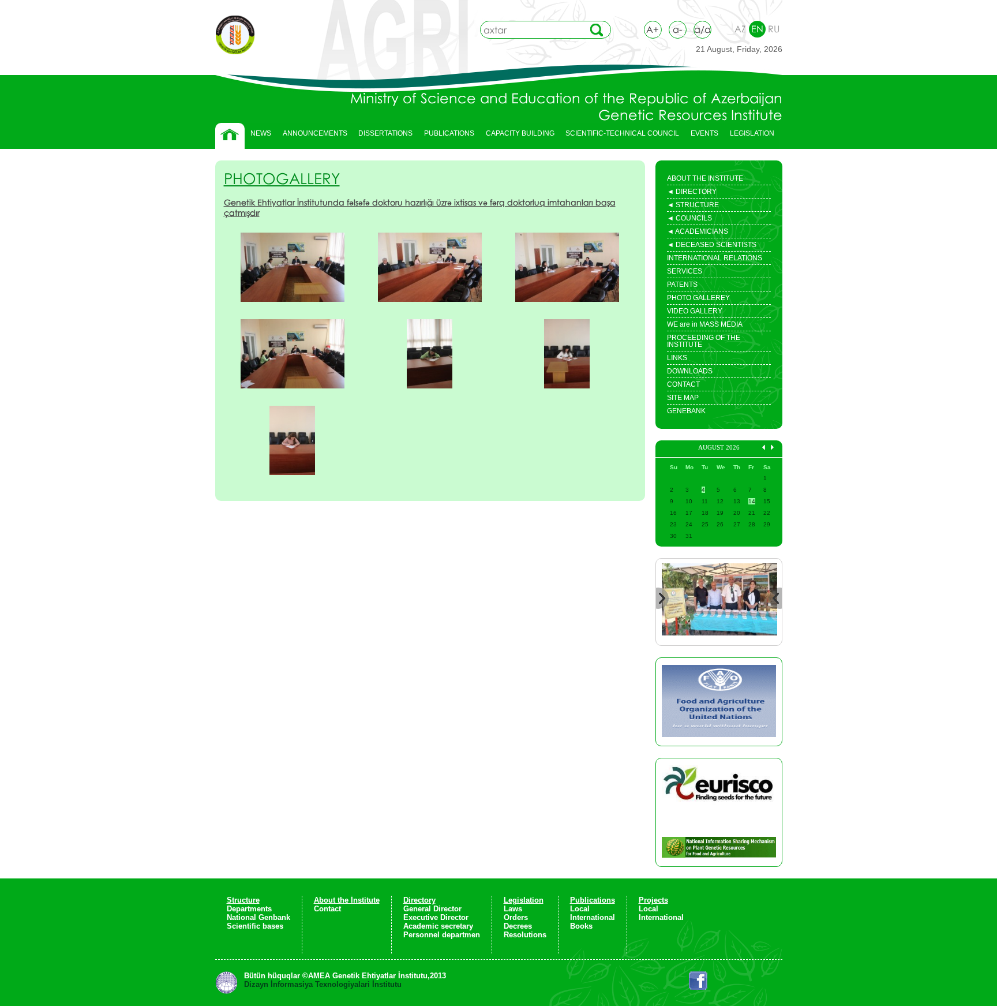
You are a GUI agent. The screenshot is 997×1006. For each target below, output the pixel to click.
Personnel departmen (441, 934)
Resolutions (525, 934)
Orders (516, 917)
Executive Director (435, 917)
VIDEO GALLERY (694, 311)
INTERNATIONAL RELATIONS (714, 258)
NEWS (260, 133)
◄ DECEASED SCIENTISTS (711, 246)
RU (773, 29)
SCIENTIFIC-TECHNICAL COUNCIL (622, 133)
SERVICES (684, 271)
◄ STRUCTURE (693, 206)
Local (580, 908)
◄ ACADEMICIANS (697, 232)
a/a (702, 29)
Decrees (518, 926)
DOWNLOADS (690, 371)
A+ (652, 29)
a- (677, 29)
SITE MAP (683, 398)
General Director (432, 908)
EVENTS (701, 136)
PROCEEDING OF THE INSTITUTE (703, 341)
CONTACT (683, 384)
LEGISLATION (749, 136)
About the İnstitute (347, 900)
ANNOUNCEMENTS (315, 133)
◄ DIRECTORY (692, 193)
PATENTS (682, 285)
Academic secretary (438, 926)
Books (581, 926)
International (592, 917)
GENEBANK (686, 411)
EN (757, 29)
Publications (592, 900)
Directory (419, 900)
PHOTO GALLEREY (698, 298)
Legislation (524, 900)
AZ (740, 29)
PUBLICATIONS (446, 136)
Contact (327, 908)
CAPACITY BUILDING (517, 136)
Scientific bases (255, 926)
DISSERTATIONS (383, 136)
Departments (249, 908)
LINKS (677, 358)
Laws (513, 908)
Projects (653, 900)
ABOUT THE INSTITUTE (705, 178)
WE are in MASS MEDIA (705, 324)
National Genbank (258, 917)
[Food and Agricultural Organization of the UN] (719, 702)
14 (751, 501)
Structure (243, 900)
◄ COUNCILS (689, 219)
